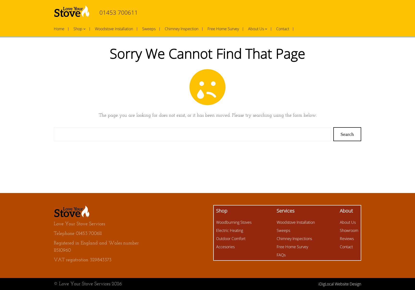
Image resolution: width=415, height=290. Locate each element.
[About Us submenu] (266, 29)
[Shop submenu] (84, 29)
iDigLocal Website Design (339, 284)
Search (347, 134)
